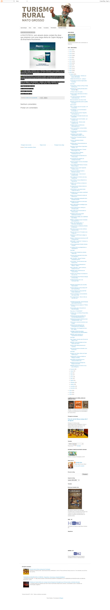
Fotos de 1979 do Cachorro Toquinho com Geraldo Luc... (78, 113)
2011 (70, 49)
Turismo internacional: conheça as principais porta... (77, 208)
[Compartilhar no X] (43, 98)
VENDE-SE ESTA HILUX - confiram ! (78, 78)
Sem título (72, 83)
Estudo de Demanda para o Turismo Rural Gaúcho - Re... (78, 150)
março (71, 371)
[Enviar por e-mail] (40, 98)
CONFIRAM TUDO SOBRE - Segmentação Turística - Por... (77, 135)
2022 (70, 70)
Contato (39, 27)
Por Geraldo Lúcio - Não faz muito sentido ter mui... (77, 122)
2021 (70, 68)
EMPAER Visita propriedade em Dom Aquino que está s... (78, 343)
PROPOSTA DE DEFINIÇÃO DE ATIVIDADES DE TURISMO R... (77, 326)
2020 (70, 66)
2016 (70, 59)
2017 (70, 61)
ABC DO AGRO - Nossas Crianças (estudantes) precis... (77, 259)
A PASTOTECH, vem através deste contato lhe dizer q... (77, 190)
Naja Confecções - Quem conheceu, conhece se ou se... (78, 268)
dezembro (72, 388)
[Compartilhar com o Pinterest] (46, 98)
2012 (70, 51)
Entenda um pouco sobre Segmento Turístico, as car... (78, 168)
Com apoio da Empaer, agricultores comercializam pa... (78, 97)
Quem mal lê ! (73, 104)
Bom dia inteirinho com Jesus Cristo (78, 99)
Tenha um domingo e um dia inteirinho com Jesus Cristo (78, 294)
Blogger (61, 598)
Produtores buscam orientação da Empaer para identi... (77, 363)
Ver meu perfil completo (79, 466)
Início (30, 27)
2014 (70, 55)
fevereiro (72, 369)
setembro (72, 382)
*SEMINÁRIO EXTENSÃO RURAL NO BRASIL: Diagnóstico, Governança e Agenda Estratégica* (44, 577)
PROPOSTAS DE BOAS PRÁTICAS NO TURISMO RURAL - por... (78, 320)
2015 (70, 57)
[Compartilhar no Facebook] (45, 98)
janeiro (72, 74)
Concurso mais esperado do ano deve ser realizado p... (78, 256)
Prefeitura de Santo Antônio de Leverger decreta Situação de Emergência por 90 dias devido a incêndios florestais (55, 582)
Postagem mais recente (26, 145)
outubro (72, 384)
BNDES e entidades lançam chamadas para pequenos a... (78, 220)
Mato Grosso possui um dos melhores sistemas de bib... (78, 229)
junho (71, 376)
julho (71, 378)
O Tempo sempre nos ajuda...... (77, 91)
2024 (70, 390)
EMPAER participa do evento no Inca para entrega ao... (78, 366)
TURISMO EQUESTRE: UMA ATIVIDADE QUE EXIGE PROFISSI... (79, 302)
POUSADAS (53, 27)
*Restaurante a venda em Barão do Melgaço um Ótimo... (78, 357)
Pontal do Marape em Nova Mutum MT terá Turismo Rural (78, 288)
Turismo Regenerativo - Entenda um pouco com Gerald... (78, 76)
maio (71, 374)
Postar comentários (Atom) (30, 147)
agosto (72, 380)
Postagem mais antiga (59, 145)
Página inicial (43, 145)
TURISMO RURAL (62, 27)
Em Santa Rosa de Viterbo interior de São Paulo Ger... (78, 187)
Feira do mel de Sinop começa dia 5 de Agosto (40, 569)
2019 (70, 65)
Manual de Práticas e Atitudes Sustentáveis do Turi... (76, 153)
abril (71, 373)
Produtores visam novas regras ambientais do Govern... (77, 214)
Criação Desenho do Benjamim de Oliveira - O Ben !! (77, 265)
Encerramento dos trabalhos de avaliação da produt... (77, 159)
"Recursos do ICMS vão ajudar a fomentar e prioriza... (77, 171)
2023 (70, 72)
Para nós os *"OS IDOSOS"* (76, 311)
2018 (70, 63)
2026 (70, 394)
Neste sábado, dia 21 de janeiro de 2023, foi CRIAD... (78, 308)
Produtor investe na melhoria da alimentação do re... (77, 125)
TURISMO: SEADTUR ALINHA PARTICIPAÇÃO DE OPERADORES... (79, 332)
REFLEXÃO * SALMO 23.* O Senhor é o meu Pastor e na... (79, 242)
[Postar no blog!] (42, 98)
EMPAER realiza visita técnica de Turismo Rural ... (77, 271)
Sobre (34, 27)
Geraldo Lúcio (79, 462)
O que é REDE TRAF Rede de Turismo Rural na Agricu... (78, 165)
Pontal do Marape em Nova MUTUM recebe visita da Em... (78, 291)
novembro (72, 386)
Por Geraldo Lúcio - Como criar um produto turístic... (78, 174)
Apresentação (24, 27)
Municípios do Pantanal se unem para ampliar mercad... (78, 202)
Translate (79, 445)
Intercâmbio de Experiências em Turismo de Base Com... (77, 360)
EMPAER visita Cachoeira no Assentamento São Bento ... (77, 335)
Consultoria (46, 27)
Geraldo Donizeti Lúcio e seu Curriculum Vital (76, 280)
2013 (70, 53)
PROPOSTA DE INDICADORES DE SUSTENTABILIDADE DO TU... (78, 316)
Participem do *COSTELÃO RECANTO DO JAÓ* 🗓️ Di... (78, 89)
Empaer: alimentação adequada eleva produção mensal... (78, 199)
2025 (70, 392)
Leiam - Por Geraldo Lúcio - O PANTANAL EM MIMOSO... (76, 223)
